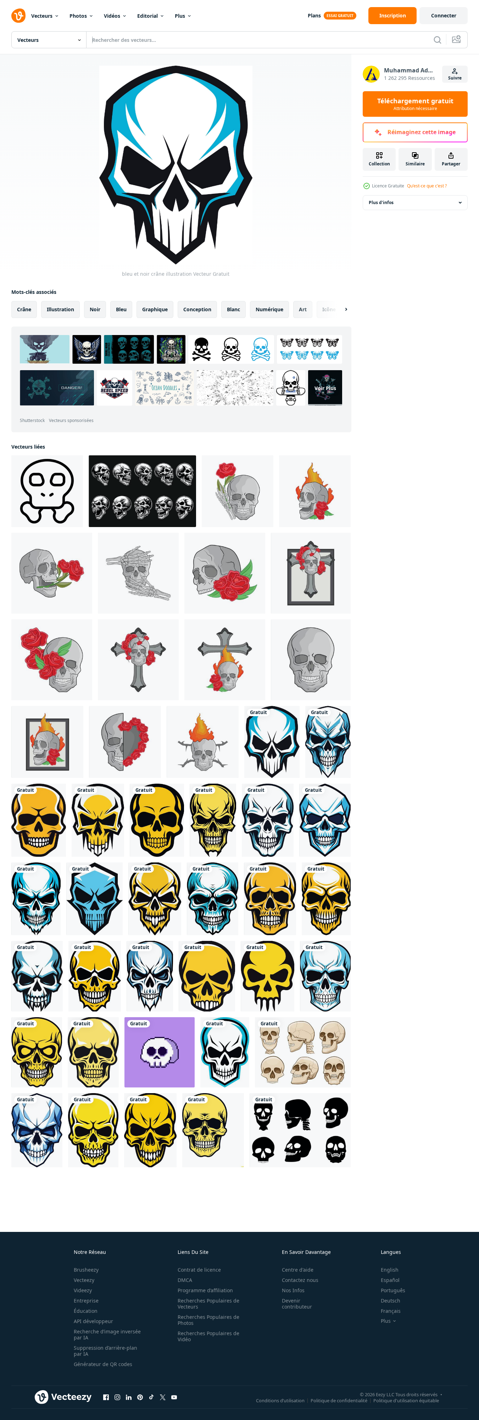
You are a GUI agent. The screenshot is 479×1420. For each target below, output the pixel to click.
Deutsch (390, 1300)
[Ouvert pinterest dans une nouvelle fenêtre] (140, 1397)
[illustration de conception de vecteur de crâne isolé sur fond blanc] (303, 1052)
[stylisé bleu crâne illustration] (325, 820)
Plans (314, 15)
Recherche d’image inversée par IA (107, 1334)
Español (390, 1280)
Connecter (443, 15)
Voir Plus (325, 388)
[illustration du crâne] (315, 491)
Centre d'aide (297, 1269)
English (390, 1269)
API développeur (93, 1321)
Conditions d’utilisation (280, 1400)
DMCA (185, 1280)
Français (391, 1310)
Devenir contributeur (297, 1303)
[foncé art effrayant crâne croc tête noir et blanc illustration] (142, 491)
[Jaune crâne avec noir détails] (267, 976)
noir (95, 309)
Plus (180, 15)
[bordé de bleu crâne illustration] (268, 820)
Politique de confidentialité (339, 1400)
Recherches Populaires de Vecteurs (208, 1303)
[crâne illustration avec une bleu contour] (224, 1052)
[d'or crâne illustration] (154, 898)
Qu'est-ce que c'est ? (427, 186)
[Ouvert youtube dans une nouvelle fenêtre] (174, 1397)
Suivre (455, 78)
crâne (24, 309)
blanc (233, 309)
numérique (269, 309)
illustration (60, 309)
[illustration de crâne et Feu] (203, 742)
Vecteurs (41, 15)
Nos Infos (293, 1290)
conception (197, 309)
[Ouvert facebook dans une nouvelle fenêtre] (106, 1397)
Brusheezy (86, 1269)
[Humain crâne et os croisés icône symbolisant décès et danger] (47, 491)
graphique (155, 309)
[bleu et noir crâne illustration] (272, 742)
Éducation (86, 1310)
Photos (78, 15)
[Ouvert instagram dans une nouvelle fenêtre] (117, 1397)
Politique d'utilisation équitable (406, 1400)
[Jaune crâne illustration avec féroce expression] (150, 1130)
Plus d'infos (381, 202)
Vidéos (112, 15)
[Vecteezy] (18, 16)
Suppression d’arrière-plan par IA (105, 1350)
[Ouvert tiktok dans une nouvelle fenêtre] (151, 1397)
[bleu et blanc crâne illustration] (150, 976)
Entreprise (86, 1300)
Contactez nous (300, 1280)
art (303, 309)
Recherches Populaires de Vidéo (208, 1336)
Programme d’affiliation (205, 1290)
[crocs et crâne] (37, 976)
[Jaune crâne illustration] (213, 820)
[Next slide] (340, 309)
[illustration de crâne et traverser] (311, 573)
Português (393, 1290)
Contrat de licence (199, 1269)
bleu (121, 309)
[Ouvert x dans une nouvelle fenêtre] (163, 1397)
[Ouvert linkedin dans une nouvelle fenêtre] (129, 1397)
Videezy (83, 1290)
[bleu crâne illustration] (328, 742)
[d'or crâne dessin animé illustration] (38, 820)
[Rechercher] (437, 39)
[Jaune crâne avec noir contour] (98, 820)
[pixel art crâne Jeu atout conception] (159, 1052)
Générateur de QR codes (103, 1364)
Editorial (147, 15)
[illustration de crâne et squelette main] (138, 573)
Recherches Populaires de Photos (208, 1320)
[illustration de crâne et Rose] (237, 491)
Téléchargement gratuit (415, 104)
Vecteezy (84, 1280)
